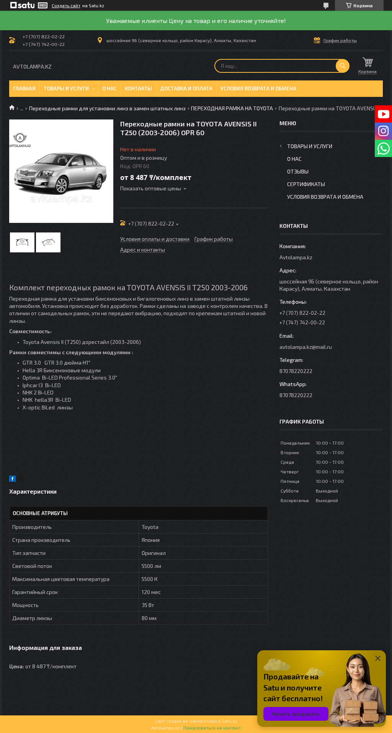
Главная (24, 88)
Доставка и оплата (186, 88)
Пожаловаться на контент (212, 727)
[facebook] (12, 479)
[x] (21, 479)
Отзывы (298, 171)
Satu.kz (229, 720)
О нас (109, 88)
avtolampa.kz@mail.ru (305, 347)
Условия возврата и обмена (258, 88)
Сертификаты (306, 184)
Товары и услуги (66, 88)
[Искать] (343, 66)
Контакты (138, 88)
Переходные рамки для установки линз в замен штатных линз (107, 108)
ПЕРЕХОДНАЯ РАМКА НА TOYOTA (232, 108)
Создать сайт (66, 5)
